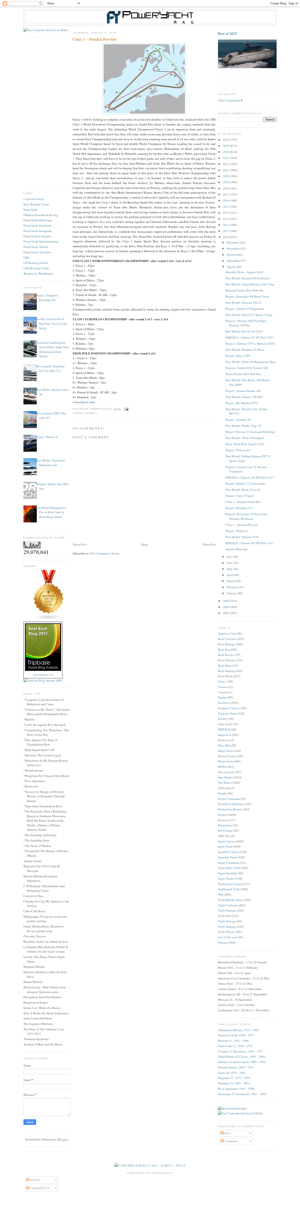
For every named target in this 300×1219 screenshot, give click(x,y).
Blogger (62, 1139)
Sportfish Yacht (227, 857)
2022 (226, 164)
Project (222, 815)
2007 (226, 613)
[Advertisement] (46, 112)
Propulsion (225, 825)
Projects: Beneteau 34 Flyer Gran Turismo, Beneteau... (246, 516)
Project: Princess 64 (237, 450)
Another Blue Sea (236, 549)
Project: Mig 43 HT (237, 356)
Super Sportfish (227, 873)
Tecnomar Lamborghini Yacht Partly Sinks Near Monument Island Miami (52, 349)
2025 (226, 146)
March (231, 581)
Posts (227, 1133)
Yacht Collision (228, 905)
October (232, 254)
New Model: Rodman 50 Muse (244, 349)
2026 (226, 139)
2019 (226, 182)
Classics (223, 687)
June (230, 563)
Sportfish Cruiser (228, 852)
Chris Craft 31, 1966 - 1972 (235, 1046)
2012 (226, 225)
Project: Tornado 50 (238, 419)
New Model (225, 777)
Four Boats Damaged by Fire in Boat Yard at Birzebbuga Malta (51, 512)
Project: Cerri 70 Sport (239, 496)
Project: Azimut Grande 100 (243, 391)
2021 (226, 170)
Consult (223, 692)
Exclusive (224, 703)
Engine (222, 697)
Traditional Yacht (229, 889)
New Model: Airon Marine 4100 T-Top (249, 284)
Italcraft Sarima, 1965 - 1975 (236, 1067)
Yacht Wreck (226, 932)
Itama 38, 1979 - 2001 (232, 1073)
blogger (223, 942)
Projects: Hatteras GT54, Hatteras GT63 (250, 343)
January (232, 593)
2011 (226, 231)
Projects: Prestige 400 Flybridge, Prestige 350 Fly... (246, 323)
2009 (226, 601)
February (233, 587)
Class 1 (91, 413)
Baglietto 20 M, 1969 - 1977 (236, 1035)
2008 (226, 607)
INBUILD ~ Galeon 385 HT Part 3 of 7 (249, 543)
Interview (224, 740)
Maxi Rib (224, 745)
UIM (26, 257)
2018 (226, 188)
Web (221, 894)
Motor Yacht (226, 761)
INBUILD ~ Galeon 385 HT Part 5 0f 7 (249, 337)
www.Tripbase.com (43, 674)
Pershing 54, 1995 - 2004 (234, 1083)
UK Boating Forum (35, 263)
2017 (226, 194)
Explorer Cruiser (228, 708)
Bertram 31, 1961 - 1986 (233, 1040)
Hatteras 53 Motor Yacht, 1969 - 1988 (242, 1062)
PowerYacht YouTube (37, 252)
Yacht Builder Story (230, 900)
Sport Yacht (225, 846)
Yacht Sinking (227, 926)
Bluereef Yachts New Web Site (244, 290)
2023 (226, 158)
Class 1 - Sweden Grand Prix (243, 502)
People (222, 793)
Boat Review (226, 655)
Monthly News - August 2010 (244, 272)
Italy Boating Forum (36, 204)
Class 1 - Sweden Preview (241, 525)
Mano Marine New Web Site (243, 374)
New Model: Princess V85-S (243, 302)
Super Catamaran (229, 863)
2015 (226, 206)
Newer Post (80, 544)
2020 (226, 176)
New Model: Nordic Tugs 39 (243, 426)
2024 (226, 152)
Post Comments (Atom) (104, 553)
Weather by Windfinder (38, 273)
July (230, 556)
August (231, 267)
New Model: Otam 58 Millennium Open (250, 362)
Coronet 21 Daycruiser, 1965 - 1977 (240, 1051)
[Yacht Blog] (48, 619)
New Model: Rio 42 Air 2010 (243, 331)
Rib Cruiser (225, 830)
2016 (226, 200)
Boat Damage (226, 644)
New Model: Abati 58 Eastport (244, 438)
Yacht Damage (227, 910)
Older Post (209, 544)
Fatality (223, 719)
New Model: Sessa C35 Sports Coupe (249, 315)
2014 (226, 213)
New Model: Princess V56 (241, 537)
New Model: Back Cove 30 (242, 490)
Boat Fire (224, 649)
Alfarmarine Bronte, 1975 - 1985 (238, 1030)
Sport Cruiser (226, 841)
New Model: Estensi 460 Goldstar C (248, 278)
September (234, 261)
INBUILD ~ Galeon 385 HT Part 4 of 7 (249, 477)
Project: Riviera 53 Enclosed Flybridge (250, 432)
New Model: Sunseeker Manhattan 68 (50, 462)
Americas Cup (227, 633)
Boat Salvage (226, 660)
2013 (226, 219)
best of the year (227, 937)
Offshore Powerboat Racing (40, 215)
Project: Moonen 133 (238, 508)
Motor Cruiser (227, 756)
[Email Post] (125, 409)
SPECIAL (224, 836)
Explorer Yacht (227, 713)
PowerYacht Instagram (37, 231)
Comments (231, 1141)
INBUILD (224, 729)
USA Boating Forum (36, 268)
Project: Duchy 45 (47, 437)
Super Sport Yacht (229, 868)
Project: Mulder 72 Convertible (245, 483)
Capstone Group (33, 199)
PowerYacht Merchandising (40, 241)
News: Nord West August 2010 (244, 444)
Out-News (224, 782)
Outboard (224, 788)
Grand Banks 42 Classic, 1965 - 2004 (241, 1056)
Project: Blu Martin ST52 (241, 403)
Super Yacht (225, 878)
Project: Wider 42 (236, 531)
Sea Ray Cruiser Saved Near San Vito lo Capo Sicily (52, 323)
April (230, 575)
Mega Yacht (225, 751)
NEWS (222, 767)
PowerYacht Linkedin (37, 236)
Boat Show (225, 665)
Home (144, 544)
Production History (230, 809)
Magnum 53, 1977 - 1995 (234, 1078)
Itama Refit (30, 209)
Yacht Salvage (227, 921)
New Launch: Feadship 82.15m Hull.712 (50, 368)
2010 (226, 237)
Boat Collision (227, 639)
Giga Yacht (225, 724)
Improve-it (224, 735)
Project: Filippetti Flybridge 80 (47, 297)
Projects (223, 820)
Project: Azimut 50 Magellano (244, 309)
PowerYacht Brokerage (37, 220)
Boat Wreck (225, 676)
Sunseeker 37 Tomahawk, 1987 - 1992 (242, 1094)
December (233, 242)
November (233, 248)
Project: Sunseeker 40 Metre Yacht (247, 296)
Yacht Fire (224, 916)
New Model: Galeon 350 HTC (244, 397)
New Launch (226, 772)
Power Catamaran (229, 799)
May (230, 569)
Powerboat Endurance (232, 804)
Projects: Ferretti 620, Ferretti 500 (246, 368)
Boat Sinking (226, 671)
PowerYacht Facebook (37, 225)
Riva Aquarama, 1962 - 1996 (236, 1088)
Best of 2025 (227, 33)
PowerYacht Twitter (35, 247)
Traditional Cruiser (230, 884)
